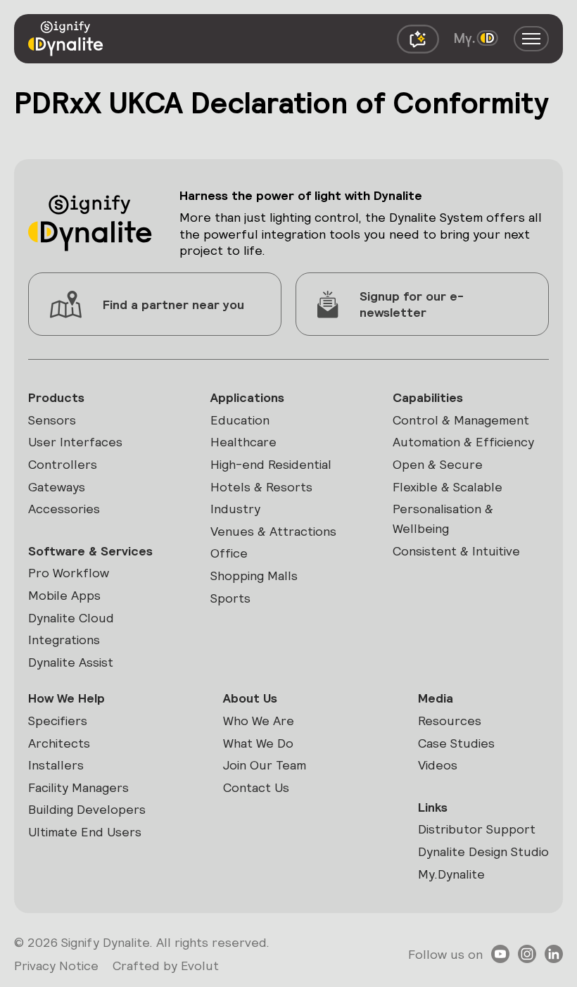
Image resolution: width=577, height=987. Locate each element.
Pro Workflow (68, 573)
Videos (437, 765)
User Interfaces (75, 442)
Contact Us (256, 787)
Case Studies (456, 743)
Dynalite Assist (70, 662)
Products (56, 397)
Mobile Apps (64, 595)
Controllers (62, 464)
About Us (250, 698)
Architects (59, 743)
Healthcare (243, 442)
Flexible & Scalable (447, 487)
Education (240, 420)
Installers (56, 765)
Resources (449, 720)
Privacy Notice (56, 965)
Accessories (64, 509)
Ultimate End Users (84, 832)
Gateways (56, 487)
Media (435, 698)
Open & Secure (438, 464)
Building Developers (87, 809)
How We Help (66, 698)
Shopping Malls (254, 575)
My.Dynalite (451, 874)
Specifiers (57, 720)
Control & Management (461, 420)
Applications (247, 397)
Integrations (64, 639)
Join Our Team (264, 765)
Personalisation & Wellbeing (443, 518)
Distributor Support (476, 829)
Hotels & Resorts (261, 487)
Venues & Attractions (273, 531)
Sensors (52, 420)
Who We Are (258, 720)
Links (433, 807)
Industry (235, 509)
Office (229, 553)
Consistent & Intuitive (456, 551)
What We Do (258, 743)
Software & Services (90, 551)
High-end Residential (270, 464)
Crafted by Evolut (166, 965)
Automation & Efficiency (463, 442)
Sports (230, 598)
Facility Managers (78, 787)
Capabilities (428, 397)
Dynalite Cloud (71, 618)
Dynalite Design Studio (483, 851)
